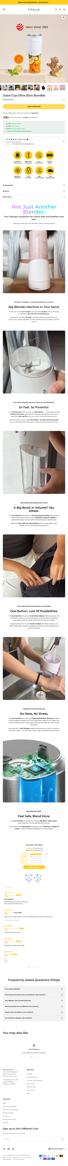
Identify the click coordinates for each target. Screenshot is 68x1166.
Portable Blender (32, 1077)
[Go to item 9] (24, 88)
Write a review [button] (34, 867)
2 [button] (31, 968)
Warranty (5, 1122)
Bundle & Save (31, 1087)
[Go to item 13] (49, 88)
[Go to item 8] (18, 88)
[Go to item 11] (37, 88)
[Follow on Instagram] (8, 1149)
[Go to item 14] (56, 88)
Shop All (29, 1074)
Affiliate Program (8, 1113)
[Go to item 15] (62, 88)
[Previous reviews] (4, 141)
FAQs (4, 1103)
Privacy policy (16, 1157)
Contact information (18, 1159)
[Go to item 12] (43, 88)
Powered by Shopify (24, 1155)
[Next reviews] (64, 141)
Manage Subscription (9, 1119)
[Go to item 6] (5, 88)
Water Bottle (31, 1084)
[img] (8, 892)
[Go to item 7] (11, 88)
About (29, 1093)
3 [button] (34, 968)
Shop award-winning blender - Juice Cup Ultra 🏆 (34, 2)
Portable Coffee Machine (35, 1080)
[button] (34, 141)
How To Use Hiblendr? (10, 1106)
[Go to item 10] (30, 88)
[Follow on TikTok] (13, 1149)
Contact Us (6, 1116)
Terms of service (26, 1157)
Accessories (31, 1090)
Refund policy (6, 1157)
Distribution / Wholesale (10, 1110)
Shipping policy (7, 1159)
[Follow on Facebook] (4, 1149)
